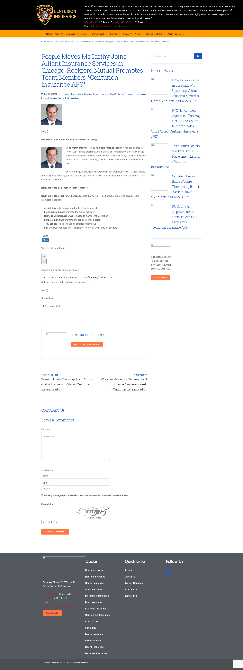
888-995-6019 (92, 22)
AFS (75, 94)
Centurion (88, 94)
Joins (112, 94)
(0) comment (63, 94)
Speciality (90, 627)
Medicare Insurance (96, 653)
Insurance (70, 34)
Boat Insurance (93, 602)
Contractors (91, 621)
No (43, 261)
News (137, 34)
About (57, 34)
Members (128, 94)
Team (77, 98)
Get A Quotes (160, 277)
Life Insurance (93, 640)
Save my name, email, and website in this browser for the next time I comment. (87, 495)
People (44, 98)
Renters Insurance (95, 576)
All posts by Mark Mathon (87, 344)
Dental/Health (98, 34)
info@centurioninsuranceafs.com (109, 26)
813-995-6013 (123, 22)
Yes (44, 256)
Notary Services (134, 583)
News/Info (131, 595)
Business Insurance (96, 608)
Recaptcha (47, 504)
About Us (130, 576)
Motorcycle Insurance (97, 595)
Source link (47, 298)
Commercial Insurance (97, 615)
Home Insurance (94, 570)
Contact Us (131, 589)
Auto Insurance (93, 589)
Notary (126, 34)
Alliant (80, 94)
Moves (136, 94)
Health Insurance (94, 646)
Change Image (94, 517)
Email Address (48, 470)
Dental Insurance (94, 634)
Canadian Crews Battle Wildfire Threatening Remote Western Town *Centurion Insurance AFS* (175, 186)
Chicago (96, 94)
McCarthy (119, 94)
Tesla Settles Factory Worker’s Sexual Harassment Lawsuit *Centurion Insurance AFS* (176, 156)
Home (49, 34)
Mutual (142, 94)
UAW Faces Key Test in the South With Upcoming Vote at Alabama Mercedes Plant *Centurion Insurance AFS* (175, 90)
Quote (83, 34)
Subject (45, 482)
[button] (52, 613)
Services (70, 98)
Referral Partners (154, 34)
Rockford (62, 98)
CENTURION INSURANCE (88, 335)
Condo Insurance (94, 583)
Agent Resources (176, 34)
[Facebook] (169, 572)
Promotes (52, 98)
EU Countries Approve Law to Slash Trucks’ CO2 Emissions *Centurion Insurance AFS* (174, 216)
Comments (46, 429)
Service (113, 34)
